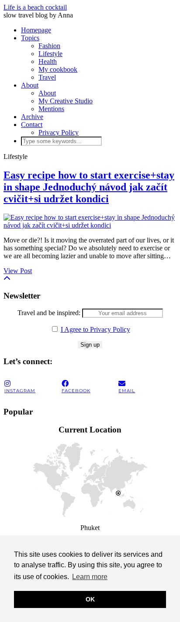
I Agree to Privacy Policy (95, 329)
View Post (17, 270)
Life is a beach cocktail (35, 7)
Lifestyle (50, 53)
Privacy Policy (58, 132)
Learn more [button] (89, 576)
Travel (47, 77)
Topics (30, 38)
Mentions (51, 108)
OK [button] (90, 599)
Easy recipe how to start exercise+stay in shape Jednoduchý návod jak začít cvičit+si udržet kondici (88, 186)
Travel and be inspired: (49, 312)
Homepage (36, 30)
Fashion (49, 45)
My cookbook (57, 69)
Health (47, 61)
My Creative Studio (65, 101)
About (29, 85)
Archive (32, 116)
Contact (31, 124)
